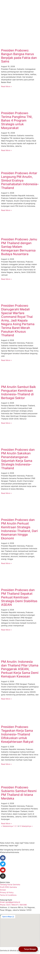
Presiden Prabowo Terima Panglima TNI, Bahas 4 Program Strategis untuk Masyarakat (17, 120)
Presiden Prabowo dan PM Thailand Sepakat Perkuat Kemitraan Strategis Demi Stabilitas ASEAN (19, 597)
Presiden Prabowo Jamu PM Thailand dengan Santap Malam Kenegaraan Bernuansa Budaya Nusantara (19, 246)
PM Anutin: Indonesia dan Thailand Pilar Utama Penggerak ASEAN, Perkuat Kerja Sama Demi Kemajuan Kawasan (19, 669)
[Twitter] (3, 864)
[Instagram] (3, 876)
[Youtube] (3, 870)
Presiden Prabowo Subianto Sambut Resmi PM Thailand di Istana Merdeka (19, 792)
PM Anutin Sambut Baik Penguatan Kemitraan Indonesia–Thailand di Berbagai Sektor (18, 392)
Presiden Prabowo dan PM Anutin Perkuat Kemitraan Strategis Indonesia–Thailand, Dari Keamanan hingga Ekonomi (19, 529)
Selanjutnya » (27, 826)
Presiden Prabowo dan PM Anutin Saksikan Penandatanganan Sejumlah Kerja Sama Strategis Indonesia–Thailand (18, 459)
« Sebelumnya (7, 826)
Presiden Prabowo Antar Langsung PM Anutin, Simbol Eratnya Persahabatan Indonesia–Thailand (20, 180)
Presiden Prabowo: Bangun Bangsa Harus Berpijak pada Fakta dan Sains (19, 55)
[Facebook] (3, 858)
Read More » (6, 86)
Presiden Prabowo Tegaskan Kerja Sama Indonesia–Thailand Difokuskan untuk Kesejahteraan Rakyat (17, 734)
